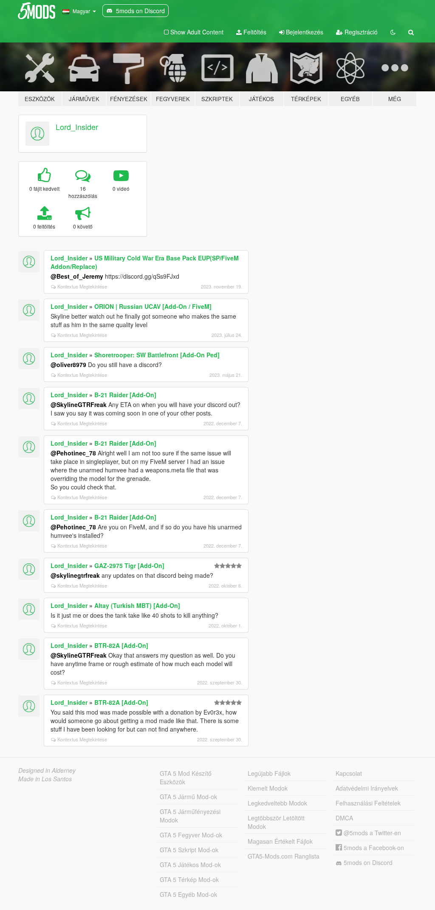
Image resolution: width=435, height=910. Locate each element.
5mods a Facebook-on (373, 847)
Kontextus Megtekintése (82, 286)
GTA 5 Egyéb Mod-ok (188, 894)
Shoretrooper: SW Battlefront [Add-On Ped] (157, 354)
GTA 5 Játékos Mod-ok (190, 864)
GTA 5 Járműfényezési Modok (190, 815)
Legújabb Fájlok (269, 773)
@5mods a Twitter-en (371, 832)
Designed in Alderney (47, 770)
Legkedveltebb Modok (277, 803)
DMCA (344, 818)
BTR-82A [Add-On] (121, 645)
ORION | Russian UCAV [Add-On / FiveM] (153, 306)
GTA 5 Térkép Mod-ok (189, 879)
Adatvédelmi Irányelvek (367, 788)
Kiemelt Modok (268, 788)
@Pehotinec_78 (73, 453)
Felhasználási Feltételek (368, 803)
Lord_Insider (77, 126)
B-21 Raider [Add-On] (125, 394)
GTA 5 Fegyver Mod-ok (191, 835)
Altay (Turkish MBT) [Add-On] (137, 605)
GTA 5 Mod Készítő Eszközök (186, 777)
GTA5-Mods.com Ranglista (283, 856)
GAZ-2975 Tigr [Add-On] (129, 565)
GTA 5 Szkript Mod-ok (189, 849)
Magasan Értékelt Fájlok (280, 841)
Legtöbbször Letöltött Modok (276, 822)
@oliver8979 (68, 364)
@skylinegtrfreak (75, 575)
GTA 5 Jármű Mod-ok (188, 796)
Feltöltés (254, 32)
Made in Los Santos (45, 778)
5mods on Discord (367, 862)
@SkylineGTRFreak (79, 404)
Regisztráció (360, 32)
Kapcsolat (349, 773)
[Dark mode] (393, 31)
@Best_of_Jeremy (77, 276)
